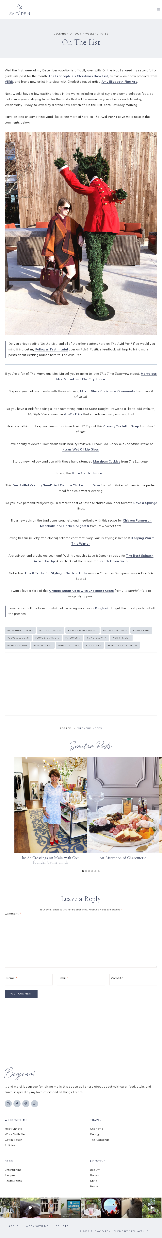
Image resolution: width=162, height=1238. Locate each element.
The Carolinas (99, 1140)
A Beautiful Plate (20, 630)
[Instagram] (8, 1103)
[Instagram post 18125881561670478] (132, 1208)
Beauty (95, 1170)
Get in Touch (13, 1140)
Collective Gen (51, 630)
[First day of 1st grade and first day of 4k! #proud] (50, 1208)
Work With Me (15, 1134)
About (13, 1226)
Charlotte (96, 1128)
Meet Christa (13, 1128)
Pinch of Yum (17, 645)
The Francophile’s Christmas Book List (78, 76)
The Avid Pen (43, 645)
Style (93, 1181)
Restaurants (13, 1181)
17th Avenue (139, 1231)
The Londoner (68, 645)
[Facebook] (17, 1103)
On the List (121, 638)
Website (117, 978)
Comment (13, 914)
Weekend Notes (97, 33)
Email (63, 978)
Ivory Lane (141, 630)
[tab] (83, 871)
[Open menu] (158, 9)
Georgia (95, 1134)
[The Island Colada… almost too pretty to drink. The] (91, 1208)
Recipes (10, 1175)
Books (94, 1175)
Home (94, 1186)
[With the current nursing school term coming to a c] (71, 1208)
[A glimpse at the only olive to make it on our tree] (10, 1208)
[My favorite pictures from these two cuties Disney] (111, 1208)
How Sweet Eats (115, 630)
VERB (9, 81)
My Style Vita (96, 638)
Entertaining (13, 1170)
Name (11, 978)
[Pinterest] (25, 1103)
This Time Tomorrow (122, 645)
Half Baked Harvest (82, 630)
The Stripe (93, 645)
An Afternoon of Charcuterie (123, 858)
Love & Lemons (18, 638)
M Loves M (73, 638)
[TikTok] (34, 1103)
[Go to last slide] (19, 812)
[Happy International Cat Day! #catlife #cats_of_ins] (30, 1208)
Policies (10, 1145)
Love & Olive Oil (47, 638)
